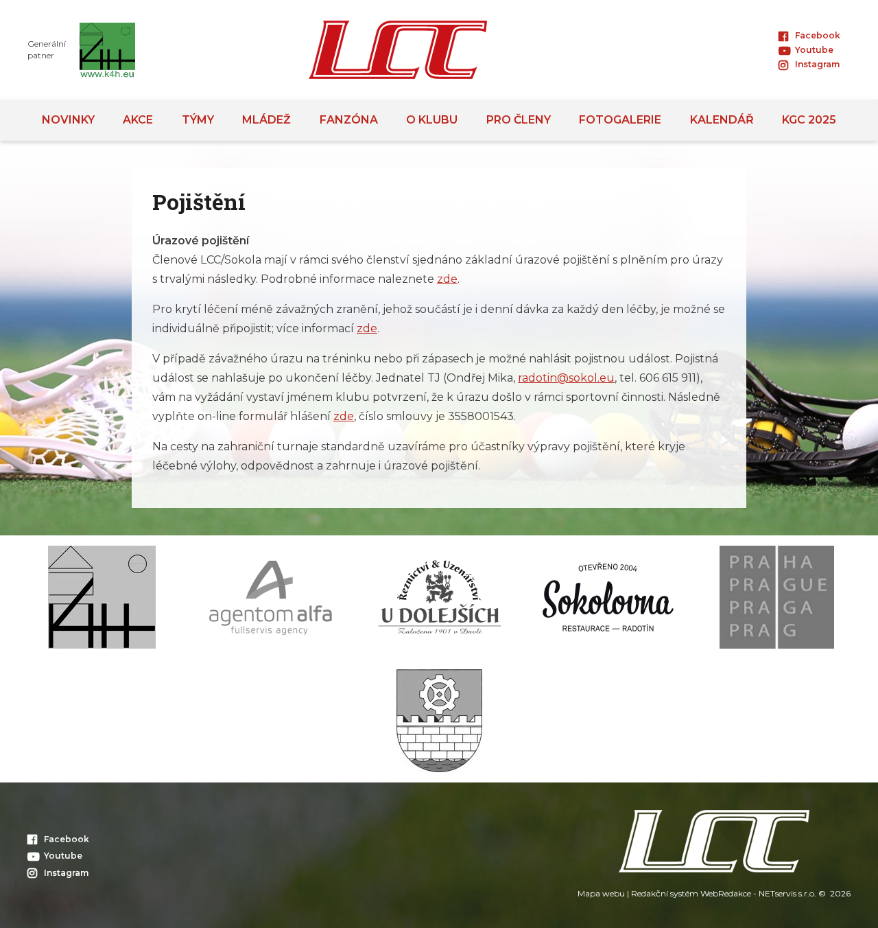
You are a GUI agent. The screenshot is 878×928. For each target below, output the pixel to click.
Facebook (817, 35)
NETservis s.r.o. (787, 893)
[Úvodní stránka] (398, 50)
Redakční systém (664, 893)
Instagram (817, 64)
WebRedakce (725, 893)
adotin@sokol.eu (568, 377)
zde (447, 279)
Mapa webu (601, 893)
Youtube (814, 50)
